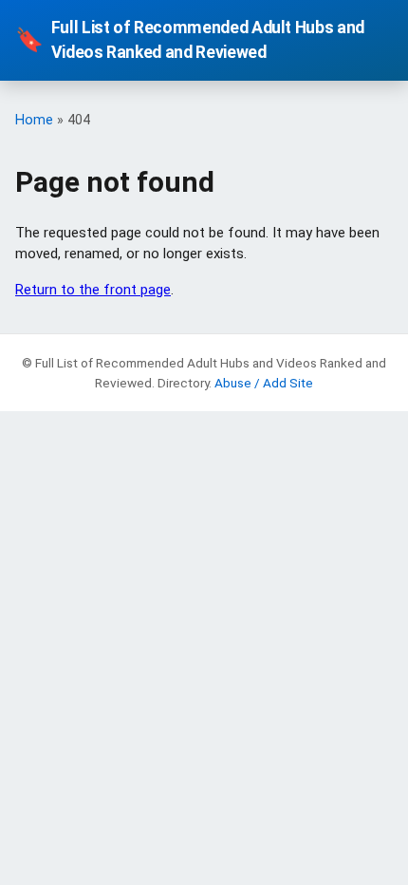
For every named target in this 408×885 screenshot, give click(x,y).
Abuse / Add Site (263, 382)
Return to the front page (93, 289)
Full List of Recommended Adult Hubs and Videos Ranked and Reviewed (189, 40)
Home (34, 120)
